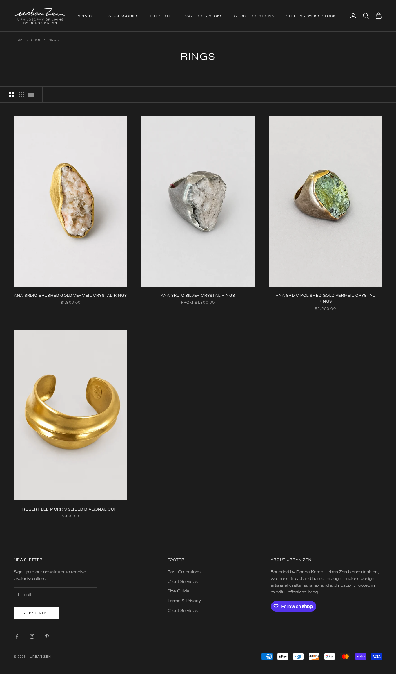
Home (19, 40)
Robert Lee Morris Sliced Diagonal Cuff (70, 509)
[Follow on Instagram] (32, 636)
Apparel (87, 15)
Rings (53, 40)
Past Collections (184, 571)
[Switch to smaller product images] (21, 94)
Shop (36, 40)
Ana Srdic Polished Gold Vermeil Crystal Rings (325, 298)
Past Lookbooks (203, 15)
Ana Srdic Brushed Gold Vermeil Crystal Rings (70, 295)
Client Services (183, 581)
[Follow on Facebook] (17, 636)
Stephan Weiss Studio (311, 15)
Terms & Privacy (184, 600)
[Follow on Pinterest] (47, 636)
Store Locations (254, 15)
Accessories (123, 15)
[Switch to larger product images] (11, 94)
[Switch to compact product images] (31, 94)
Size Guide (178, 590)
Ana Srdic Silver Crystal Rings (198, 295)
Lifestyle (161, 15)
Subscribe (36, 613)
